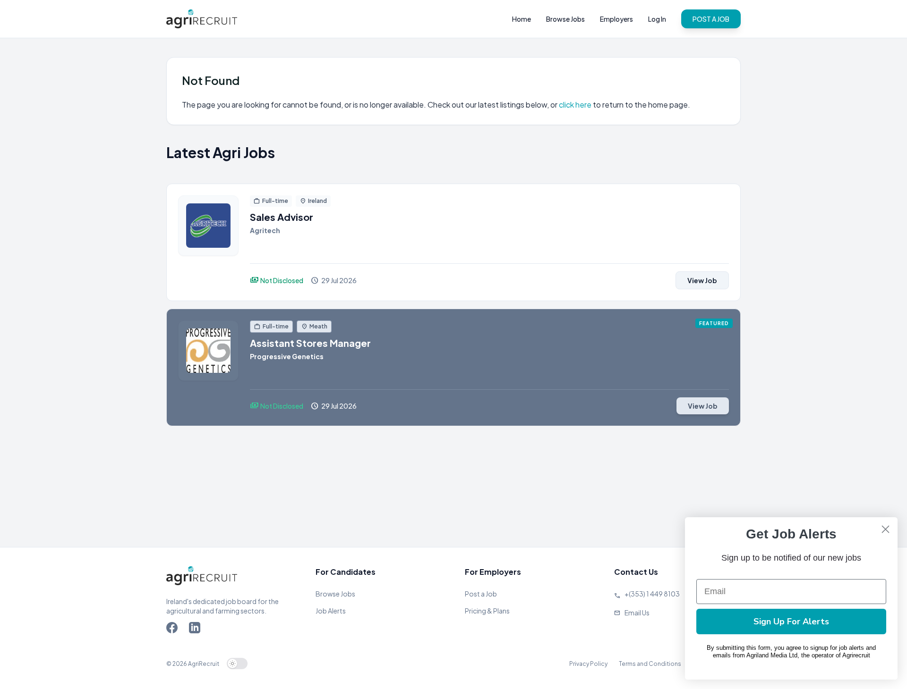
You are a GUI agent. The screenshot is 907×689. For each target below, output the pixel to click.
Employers (616, 19)
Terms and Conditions (650, 663)
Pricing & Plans (487, 610)
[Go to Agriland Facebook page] (173, 629)
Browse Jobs (565, 19)
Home (521, 19)
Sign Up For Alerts (791, 621)
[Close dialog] (885, 529)
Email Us (637, 612)
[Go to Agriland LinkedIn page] (196, 629)
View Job (702, 280)
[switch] (237, 663)
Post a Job (481, 593)
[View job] (208, 242)
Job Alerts (331, 610)
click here (576, 104)
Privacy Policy (588, 663)
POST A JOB (711, 19)
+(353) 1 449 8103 (652, 593)
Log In (657, 19)
